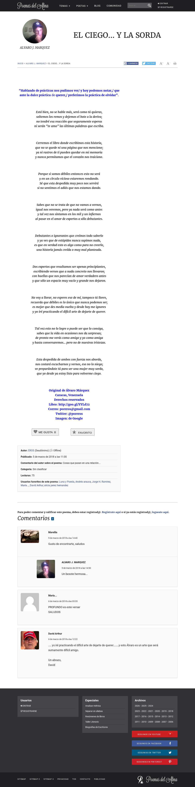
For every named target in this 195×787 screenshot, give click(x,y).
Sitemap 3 (49, 779)
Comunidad (114, 5)
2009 (150, 722)
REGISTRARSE (167, 7)
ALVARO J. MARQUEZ (36, 63)
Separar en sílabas (94, 711)
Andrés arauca (83, 481)
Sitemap (22, 779)
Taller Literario (92, 722)
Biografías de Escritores (96, 727)
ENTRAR (164, 3)
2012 (170, 716)
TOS (74, 779)
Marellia (52, 532)
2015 (150, 716)
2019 (164, 711)
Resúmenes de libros (95, 716)
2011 (137, 722)
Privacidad (63, 779)
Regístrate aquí (111, 512)
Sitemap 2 (35, 779)
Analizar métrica (93, 706)
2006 (170, 722)
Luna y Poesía (66, 481)
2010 (144, 722)
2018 (170, 711)
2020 (157, 711)
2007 (164, 722)
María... (25, 485)
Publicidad (99, 779)
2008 (157, 722)
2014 (157, 716)
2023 (137, 711)
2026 (137, 706)
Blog (97, 5)
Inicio (20, 63)
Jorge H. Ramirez (101, 481)
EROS (31, 450)
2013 (164, 716)
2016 (144, 716)
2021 (150, 711)
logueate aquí (160, 512)
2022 (144, 711)
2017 (137, 716)
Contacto (85, 779)
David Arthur (36, 485)
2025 (144, 706)
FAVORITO (84, 432)
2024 (150, 706)
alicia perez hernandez (56, 485)
